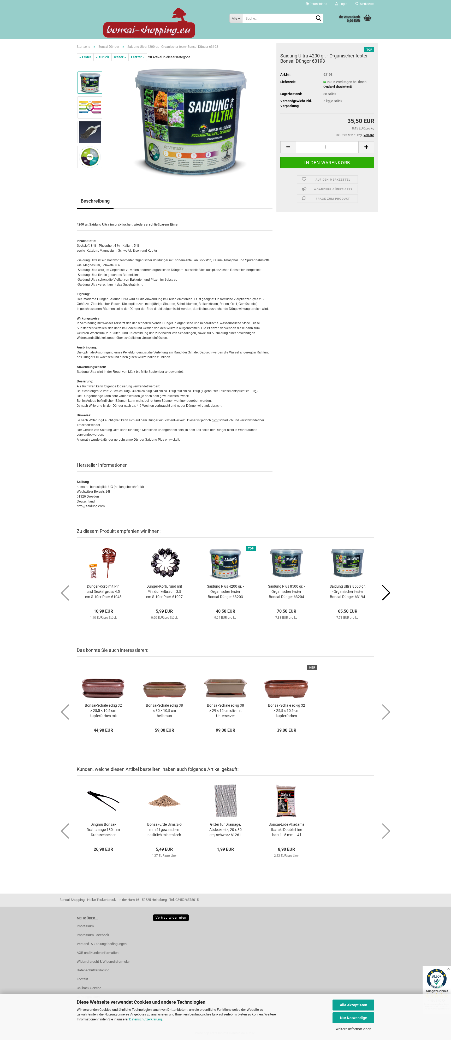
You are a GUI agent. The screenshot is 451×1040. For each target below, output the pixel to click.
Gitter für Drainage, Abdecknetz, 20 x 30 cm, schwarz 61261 (225, 829)
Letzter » (137, 57)
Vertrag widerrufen (171, 917)
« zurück (102, 57)
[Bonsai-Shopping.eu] (149, 23)
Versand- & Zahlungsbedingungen (102, 944)
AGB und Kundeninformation (97, 953)
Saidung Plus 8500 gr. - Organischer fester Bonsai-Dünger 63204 (286, 591)
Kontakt (82, 979)
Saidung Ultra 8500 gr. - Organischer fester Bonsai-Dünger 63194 (348, 591)
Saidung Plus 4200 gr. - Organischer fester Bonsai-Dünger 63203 (225, 591)
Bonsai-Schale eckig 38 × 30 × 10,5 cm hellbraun (164, 710)
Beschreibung (95, 201)
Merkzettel (366, 4)
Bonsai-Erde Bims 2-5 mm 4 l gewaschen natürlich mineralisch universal (164, 829)
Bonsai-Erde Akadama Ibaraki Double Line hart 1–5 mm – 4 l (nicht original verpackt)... (287, 829)
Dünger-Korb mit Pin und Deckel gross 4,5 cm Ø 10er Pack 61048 (103, 591)
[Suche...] (318, 18)
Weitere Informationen (353, 1029)
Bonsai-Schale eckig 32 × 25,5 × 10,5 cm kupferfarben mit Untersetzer (103, 710)
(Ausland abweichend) (337, 86)
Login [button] (342, 4)
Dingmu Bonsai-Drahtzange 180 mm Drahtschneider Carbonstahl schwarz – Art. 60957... (103, 829)
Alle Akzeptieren (353, 1005)
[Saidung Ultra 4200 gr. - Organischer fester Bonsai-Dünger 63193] (189, 120)
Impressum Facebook (93, 935)
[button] (316, 4)
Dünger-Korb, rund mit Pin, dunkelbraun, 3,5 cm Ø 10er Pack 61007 (164, 591)
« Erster (85, 57)
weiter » (120, 57)
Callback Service (89, 988)
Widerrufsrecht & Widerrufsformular (103, 962)
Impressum (85, 926)
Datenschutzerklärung (145, 1019)
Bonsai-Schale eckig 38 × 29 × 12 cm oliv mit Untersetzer (225, 710)
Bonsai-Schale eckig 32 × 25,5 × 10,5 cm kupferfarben (286, 710)
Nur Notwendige (353, 1018)
